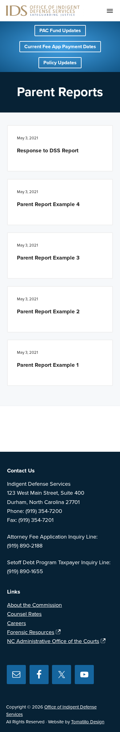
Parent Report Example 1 (47, 365)
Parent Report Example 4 (48, 204)
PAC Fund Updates (60, 31)
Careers (16, 623)
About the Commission (34, 605)
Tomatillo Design (87, 722)
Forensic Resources (30, 632)
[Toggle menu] (109, 11)
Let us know (93, 432)
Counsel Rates (24, 614)
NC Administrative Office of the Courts (53, 641)
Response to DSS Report (47, 150)
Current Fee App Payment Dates (60, 47)
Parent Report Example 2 (48, 311)
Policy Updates (60, 63)
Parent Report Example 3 (48, 257)
